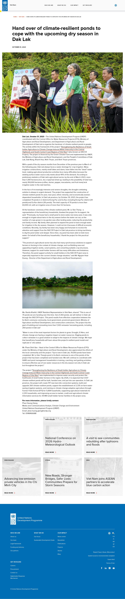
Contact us (13, 573)
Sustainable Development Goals (44, 540)
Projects (60, 547)
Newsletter (61, 540)
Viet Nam (13, 5)
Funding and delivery (17, 547)
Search (119, 5)
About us (13, 537)
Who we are (49, 5)
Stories (60, 551)
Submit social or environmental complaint (101, 556)
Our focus (37, 537)
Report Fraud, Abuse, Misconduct (104, 552)
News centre (62, 537)
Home (15, 16)
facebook (101, 568)
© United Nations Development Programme (24, 589)
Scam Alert (111, 559)
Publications (61, 544)
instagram (110, 568)
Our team (13, 540)
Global (116, 5)
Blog (59, 554)
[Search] (113, 540)
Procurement (14, 569)
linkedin (106, 568)
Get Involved (87, 5)
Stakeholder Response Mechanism (17, 577)
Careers (12, 566)
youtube (114, 568)
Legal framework (15, 544)
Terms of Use (110, 563)
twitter (97, 568)
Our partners (14, 551)
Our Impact (74, 5)
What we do (61, 5)
